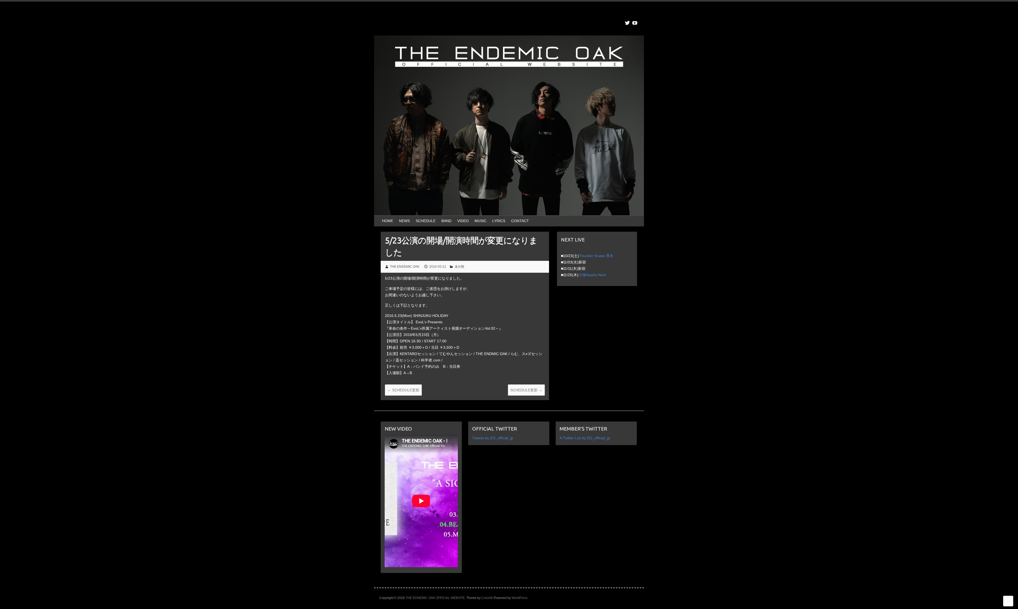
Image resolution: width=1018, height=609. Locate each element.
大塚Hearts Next (592, 275)
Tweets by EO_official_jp (492, 438)
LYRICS (498, 221)
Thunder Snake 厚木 (596, 256)
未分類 (459, 266)
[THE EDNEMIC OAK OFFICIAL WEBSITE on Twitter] (627, 23)
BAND (446, 221)
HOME (387, 221)
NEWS (404, 221)
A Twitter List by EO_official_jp (585, 438)
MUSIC (480, 221)
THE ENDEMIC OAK (404, 266)
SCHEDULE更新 (403, 390)
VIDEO (463, 221)
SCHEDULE (426, 221)
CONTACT (520, 221)
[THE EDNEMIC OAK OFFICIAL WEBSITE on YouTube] (634, 23)
